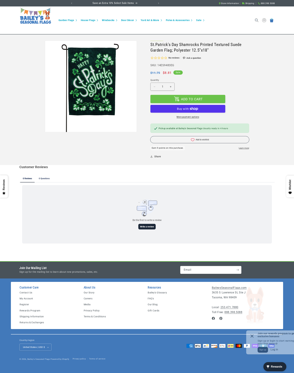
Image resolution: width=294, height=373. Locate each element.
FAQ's (151, 298)
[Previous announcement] (71, 3)
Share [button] (157, 156)
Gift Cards (153, 310)
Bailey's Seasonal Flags (38, 359)
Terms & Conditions (95, 316)
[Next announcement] (158, 3)
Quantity (154, 80)
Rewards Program (30, 310)
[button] (67, 20)
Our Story (89, 292)
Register (24, 304)
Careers (88, 298)
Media (87, 304)
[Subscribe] (237, 270)
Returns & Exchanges (32, 322)
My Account (26, 298)
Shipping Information (32, 316)
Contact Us (26, 292)
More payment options (188, 117)
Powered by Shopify (60, 359)
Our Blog (153, 304)
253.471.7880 (229, 307)
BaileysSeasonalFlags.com (229, 287)
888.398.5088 (233, 312)
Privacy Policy (92, 310)
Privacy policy (79, 359)
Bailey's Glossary (157, 292)
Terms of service (97, 359)
